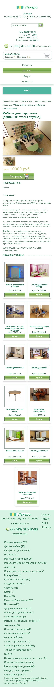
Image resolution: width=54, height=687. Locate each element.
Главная (27, 65)
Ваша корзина (12, 54)
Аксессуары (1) (12, 625)
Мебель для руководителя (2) (19, 612)
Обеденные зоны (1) (14, 583)
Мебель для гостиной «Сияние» (15, 286)
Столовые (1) (11, 588)
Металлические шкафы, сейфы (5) (21, 621)
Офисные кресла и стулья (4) (19, 662)
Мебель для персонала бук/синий (39, 327)
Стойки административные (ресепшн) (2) (25, 658)
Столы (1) (9, 592)
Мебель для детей (39, 368)
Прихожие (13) (11, 604)
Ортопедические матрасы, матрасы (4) (24, 571)
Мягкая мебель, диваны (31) (18, 600)
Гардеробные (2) (12, 575)
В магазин (27, 502)
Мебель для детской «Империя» (27, 493)
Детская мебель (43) (14, 546)
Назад (7, 137)
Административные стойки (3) (19, 646)
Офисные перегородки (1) (17, 629)
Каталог (27, 70)
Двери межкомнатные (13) (17, 608)
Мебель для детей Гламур (39, 286)
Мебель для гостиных (15, 368)
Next (48, 159)
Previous (7, 159)
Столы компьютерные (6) (17, 633)
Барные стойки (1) (13, 637)
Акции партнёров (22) (15, 674)
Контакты (27, 81)
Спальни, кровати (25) (15, 542)
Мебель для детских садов (14, 410)
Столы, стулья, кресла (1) (17, 641)
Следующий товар (42, 101)
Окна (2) (8, 654)
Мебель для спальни (15, 451)
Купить (15, 295)
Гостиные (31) (11, 554)
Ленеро (6, 101)
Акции (27, 76)
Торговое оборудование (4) (18, 650)
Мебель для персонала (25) (18, 559)
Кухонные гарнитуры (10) (17, 579)
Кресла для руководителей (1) (19, 666)
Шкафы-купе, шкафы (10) (17, 550)
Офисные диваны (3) (15, 617)
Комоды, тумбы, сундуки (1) (18, 670)
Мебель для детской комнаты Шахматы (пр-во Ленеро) (14, 328)
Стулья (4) (9, 596)
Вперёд (46, 137)
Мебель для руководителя (39, 410)
